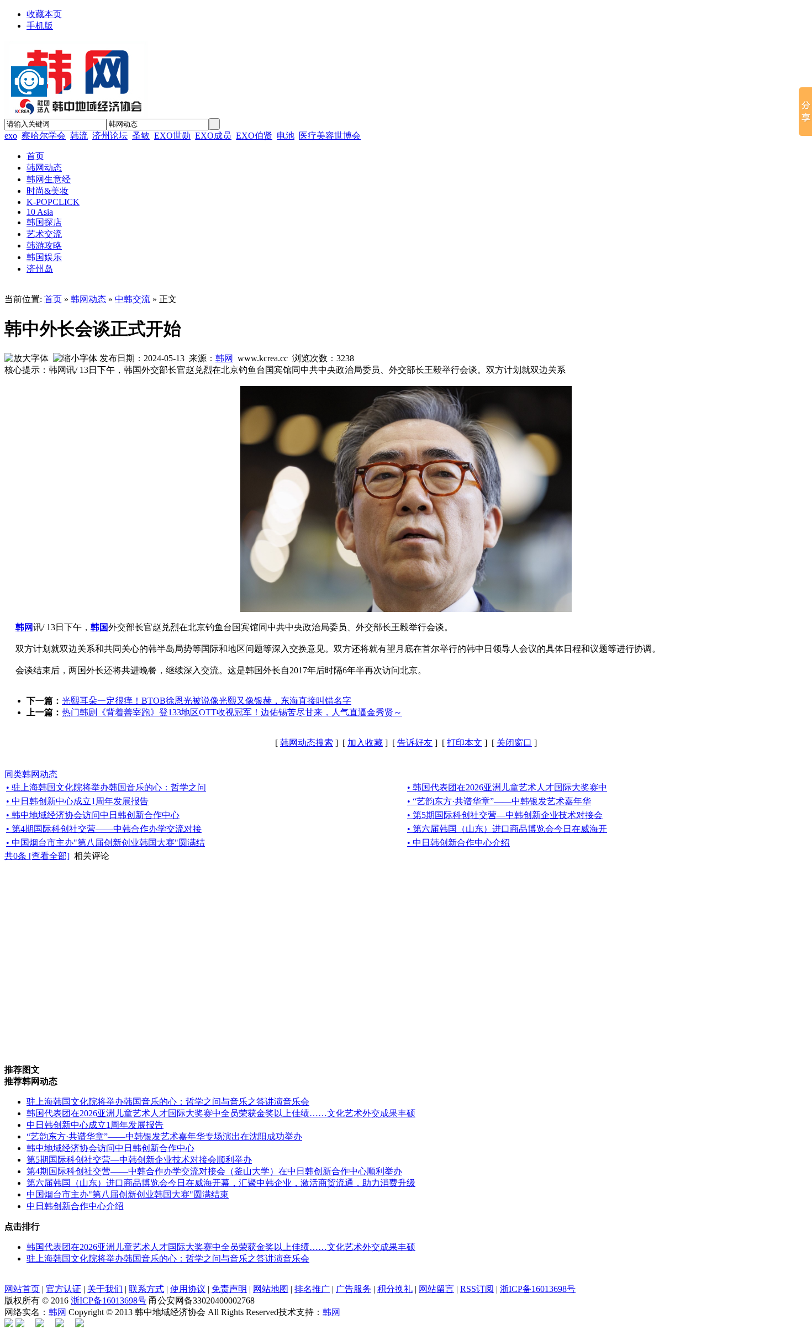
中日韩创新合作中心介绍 (75, 1206)
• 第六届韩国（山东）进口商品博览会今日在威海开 (507, 828)
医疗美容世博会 (330, 135)
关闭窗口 (514, 742)
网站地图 (270, 1289)
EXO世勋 (172, 135)
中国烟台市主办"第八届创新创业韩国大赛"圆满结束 (128, 1194)
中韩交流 (132, 299)
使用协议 (187, 1289)
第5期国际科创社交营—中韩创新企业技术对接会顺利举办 (139, 1159)
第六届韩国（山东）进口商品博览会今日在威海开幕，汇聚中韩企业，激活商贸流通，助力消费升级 (221, 1183)
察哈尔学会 (44, 135)
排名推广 (312, 1289)
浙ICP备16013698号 (538, 1289)
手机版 (40, 25)
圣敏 (141, 135)
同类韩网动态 (30, 774)
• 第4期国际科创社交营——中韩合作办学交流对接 (104, 828)
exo (10, 135)
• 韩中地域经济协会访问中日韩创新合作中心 (93, 815)
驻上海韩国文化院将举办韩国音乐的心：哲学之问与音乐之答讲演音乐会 (168, 1101)
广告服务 (353, 1289)
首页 (53, 299)
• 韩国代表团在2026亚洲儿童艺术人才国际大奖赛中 (507, 787)
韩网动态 (88, 299)
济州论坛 (110, 135)
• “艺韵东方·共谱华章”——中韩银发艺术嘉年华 (499, 801)
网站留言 (436, 1289)
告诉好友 (415, 742)
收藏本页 (44, 14)
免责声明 (229, 1289)
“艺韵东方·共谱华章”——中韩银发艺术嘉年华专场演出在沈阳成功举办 (164, 1136)
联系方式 (146, 1289)
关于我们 (105, 1289)
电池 (285, 135)
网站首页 (22, 1289)
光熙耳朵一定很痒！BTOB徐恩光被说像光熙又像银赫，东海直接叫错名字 (206, 700)
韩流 (79, 135)
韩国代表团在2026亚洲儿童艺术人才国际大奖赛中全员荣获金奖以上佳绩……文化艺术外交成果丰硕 (221, 1113)
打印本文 (464, 742)
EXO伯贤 (254, 135)
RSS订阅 (477, 1289)
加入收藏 (365, 742)
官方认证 (63, 1289)
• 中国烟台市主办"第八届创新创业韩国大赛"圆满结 (105, 842)
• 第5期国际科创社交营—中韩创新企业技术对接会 (505, 815)
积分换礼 (395, 1289)
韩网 (224, 358)
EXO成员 (213, 135)
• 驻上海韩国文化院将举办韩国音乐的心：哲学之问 (106, 787)
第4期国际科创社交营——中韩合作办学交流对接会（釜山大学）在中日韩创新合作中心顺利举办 (214, 1171)
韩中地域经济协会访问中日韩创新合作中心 (110, 1148)
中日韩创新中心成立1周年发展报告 (95, 1125)
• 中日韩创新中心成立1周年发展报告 (77, 801)
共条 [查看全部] (37, 856)
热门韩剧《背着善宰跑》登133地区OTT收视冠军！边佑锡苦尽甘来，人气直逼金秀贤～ (232, 712)
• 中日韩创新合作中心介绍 (458, 842)
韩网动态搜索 (306, 742)
